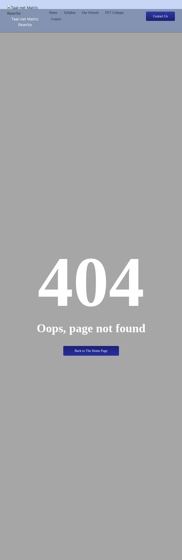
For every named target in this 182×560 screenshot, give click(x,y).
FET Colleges (114, 12)
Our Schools (90, 12)
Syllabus (69, 12)
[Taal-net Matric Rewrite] (25, 10)
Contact (56, 19)
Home (53, 12)
